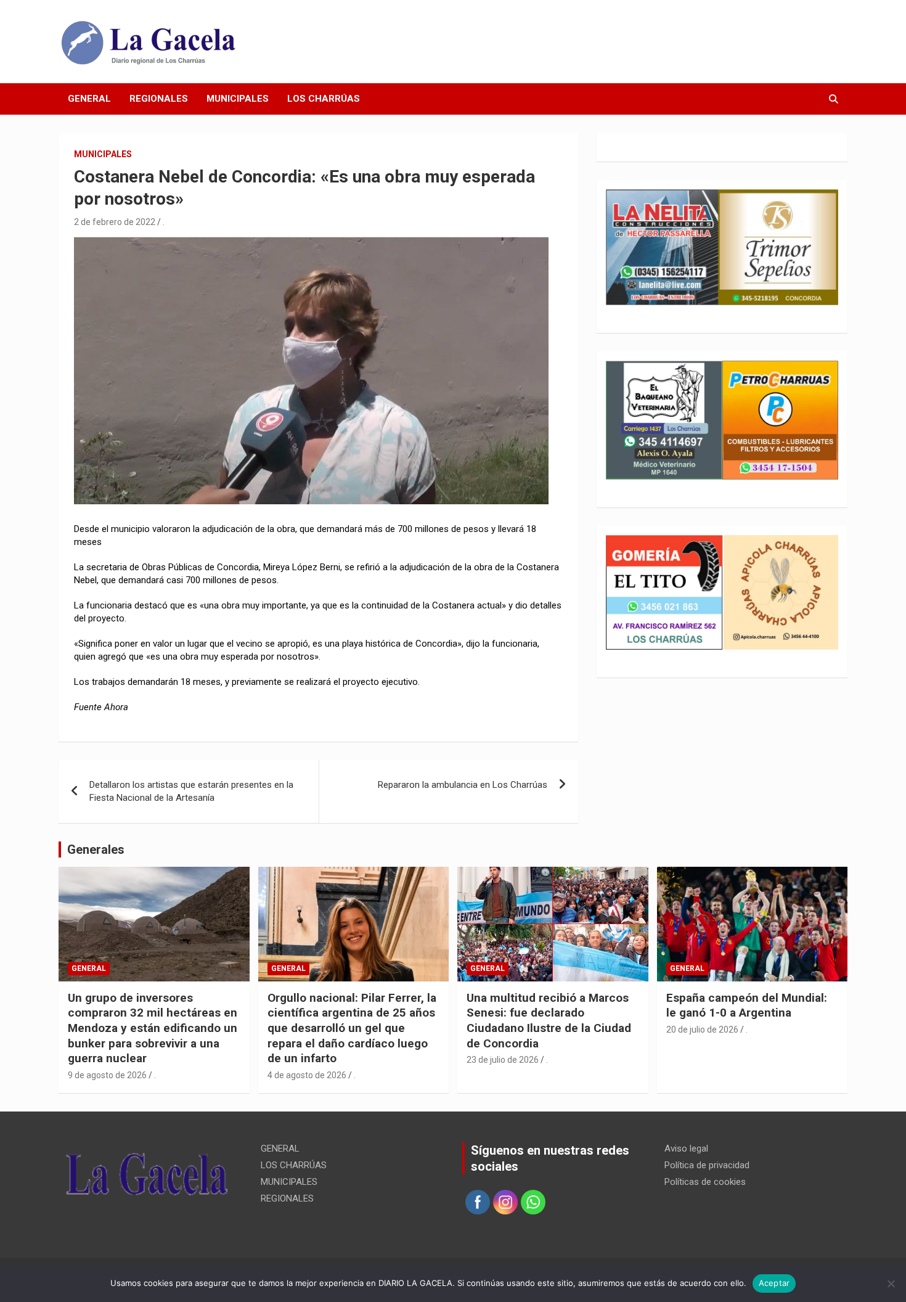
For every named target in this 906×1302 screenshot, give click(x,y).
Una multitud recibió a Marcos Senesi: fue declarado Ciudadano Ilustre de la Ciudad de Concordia (549, 1020)
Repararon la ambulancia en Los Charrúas (462, 784)
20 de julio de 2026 (702, 1029)
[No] (890, 1283)
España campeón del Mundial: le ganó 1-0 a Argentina (746, 1005)
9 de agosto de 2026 (107, 1075)
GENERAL (89, 98)
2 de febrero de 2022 (114, 222)
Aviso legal (686, 1148)
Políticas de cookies (705, 1181)
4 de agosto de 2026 (306, 1075)
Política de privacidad (706, 1165)
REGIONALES (158, 98)
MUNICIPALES (237, 98)
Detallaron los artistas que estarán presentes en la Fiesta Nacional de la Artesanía (191, 791)
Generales (95, 849)
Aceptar (774, 1283)
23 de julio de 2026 (503, 1060)
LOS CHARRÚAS (323, 98)
